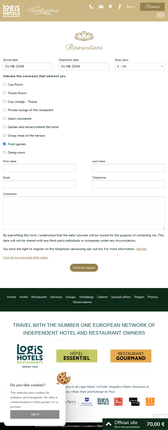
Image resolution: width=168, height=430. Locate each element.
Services (56, 297)
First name (9, 161)
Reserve (152, 6)
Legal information (70, 426)
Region (139, 297)
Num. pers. (122, 60)
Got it (35, 414)
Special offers (121, 297)
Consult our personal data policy (25, 257)
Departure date (69, 60)
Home (11, 297)
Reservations (82, 302)
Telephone (99, 178)
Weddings (86, 297)
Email (6, 178)
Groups (71, 297)
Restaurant (39, 297)
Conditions (88, 426)
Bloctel (141, 249)
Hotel (23, 297)
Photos (153, 297)
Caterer (102, 297)
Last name (98, 161)
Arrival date (10, 60)
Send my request (84, 268)
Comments (10, 194)
